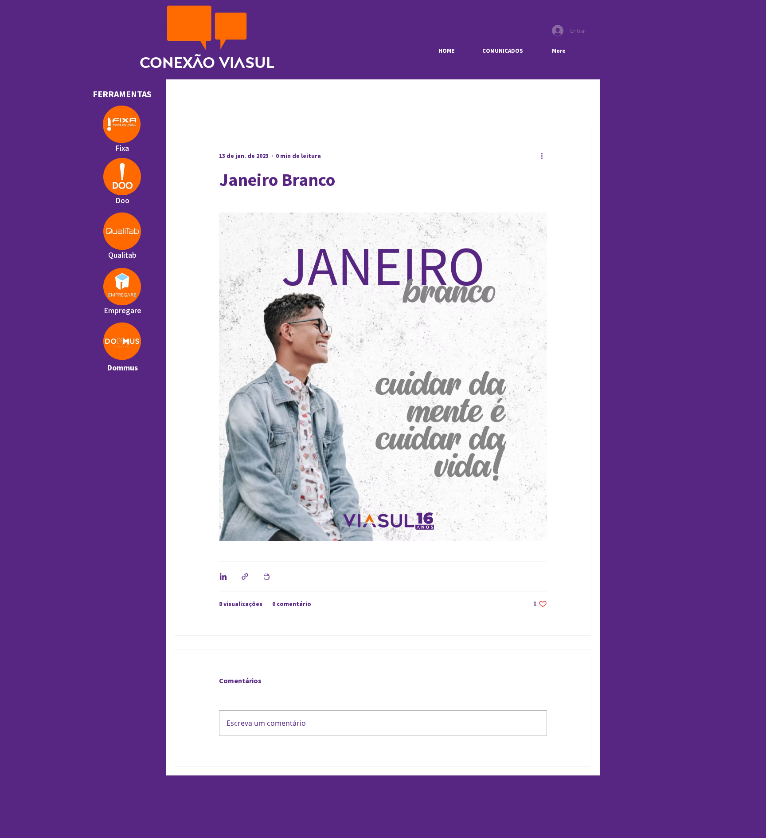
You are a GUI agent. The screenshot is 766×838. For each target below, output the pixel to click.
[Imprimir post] (266, 576)
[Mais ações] (541, 156)
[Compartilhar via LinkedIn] (223, 576)
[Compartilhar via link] (245, 576)
